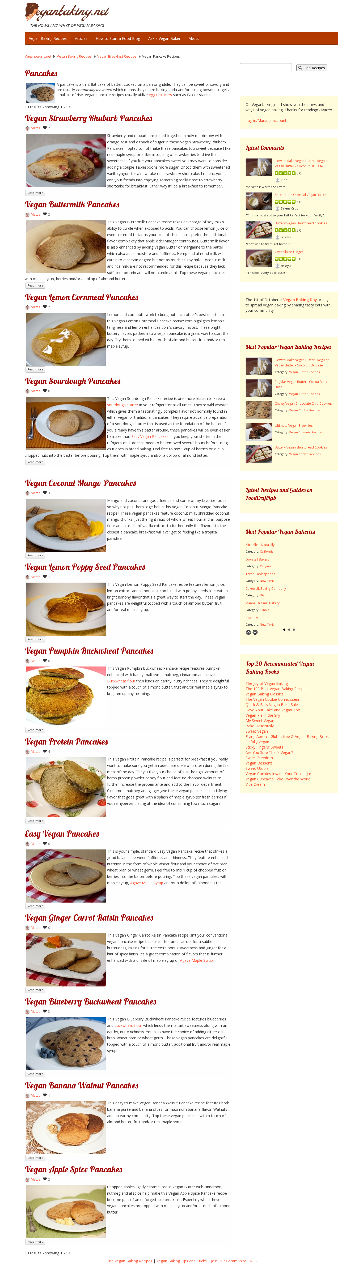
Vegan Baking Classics (265, 694)
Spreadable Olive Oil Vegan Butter (300, 195)
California (266, 551)
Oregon (265, 566)
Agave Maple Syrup (146, 882)
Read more (35, 193)
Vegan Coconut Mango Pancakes (80, 482)
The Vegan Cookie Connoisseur (272, 699)
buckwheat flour (128, 1025)
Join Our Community (228, 1260)
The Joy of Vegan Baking (267, 683)
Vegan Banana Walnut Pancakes (81, 1085)
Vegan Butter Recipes (304, 372)
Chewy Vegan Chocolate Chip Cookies (303, 403)
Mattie (36, 128)
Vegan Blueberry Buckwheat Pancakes (90, 1001)
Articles (81, 38)
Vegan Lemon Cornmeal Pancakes (81, 297)
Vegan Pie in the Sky (263, 715)
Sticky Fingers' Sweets (264, 747)
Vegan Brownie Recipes (306, 432)
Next (255, 632)
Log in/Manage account (266, 120)
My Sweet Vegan (260, 720)
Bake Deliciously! (260, 725)
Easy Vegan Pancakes (149, 436)
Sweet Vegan (257, 731)
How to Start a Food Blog (118, 38)
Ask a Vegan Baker (164, 38)
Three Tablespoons (260, 574)
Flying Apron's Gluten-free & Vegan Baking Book (287, 736)
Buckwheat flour (121, 680)
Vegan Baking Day (300, 299)
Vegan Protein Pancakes (66, 741)
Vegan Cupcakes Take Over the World (278, 778)
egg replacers (160, 94)
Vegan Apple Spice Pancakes (73, 1169)
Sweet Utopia (257, 768)
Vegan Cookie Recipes (304, 410)
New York (267, 581)
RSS (253, 1260)
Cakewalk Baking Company (266, 588)
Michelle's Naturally (260, 544)
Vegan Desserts (259, 763)
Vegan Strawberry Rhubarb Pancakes (88, 118)
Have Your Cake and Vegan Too (273, 709)
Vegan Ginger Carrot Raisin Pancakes (89, 917)
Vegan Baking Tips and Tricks (182, 1260)
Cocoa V (252, 618)
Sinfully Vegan (257, 741)
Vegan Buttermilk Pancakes (72, 204)
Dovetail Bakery (257, 559)
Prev (248, 632)
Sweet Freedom (259, 757)
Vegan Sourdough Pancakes (72, 380)
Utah (263, 595)
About (194, 38)
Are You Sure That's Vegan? (269, 752)
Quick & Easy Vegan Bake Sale (272, 704)
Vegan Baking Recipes (48, 38)
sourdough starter (122, 404)
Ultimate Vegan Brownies (294, 425)
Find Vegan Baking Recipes (129, 1260)
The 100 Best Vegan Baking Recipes (276, 688)
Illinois (264, 610)
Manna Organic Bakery (263, 603)
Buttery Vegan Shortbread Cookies (301, 223)
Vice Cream (255, 784)
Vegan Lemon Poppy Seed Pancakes (85, 566)
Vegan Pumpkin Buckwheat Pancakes (89, 650)
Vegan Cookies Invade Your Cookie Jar (278, 773)
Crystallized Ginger (289, 252)
